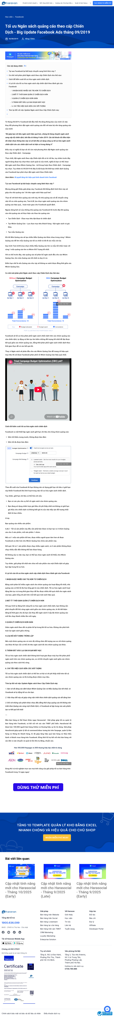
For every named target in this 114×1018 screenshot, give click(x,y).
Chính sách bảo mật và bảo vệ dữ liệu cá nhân (21, 1013)
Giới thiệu (69, 915)
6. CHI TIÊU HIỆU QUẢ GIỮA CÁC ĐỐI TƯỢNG (29, 106)
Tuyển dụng (70, 929)
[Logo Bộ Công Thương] (104, 1013)
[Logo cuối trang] (9, 911)
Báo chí (92, 918)
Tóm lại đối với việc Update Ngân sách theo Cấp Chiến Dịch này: (34, 110)
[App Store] (7, 943)
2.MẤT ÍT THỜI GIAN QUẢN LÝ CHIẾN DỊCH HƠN (30, 94)
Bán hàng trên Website (49, 915)
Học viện (68, 918)
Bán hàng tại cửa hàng (49, 925)
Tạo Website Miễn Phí (102, 3)
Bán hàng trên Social (48, 918)
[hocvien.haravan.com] (9, 3)
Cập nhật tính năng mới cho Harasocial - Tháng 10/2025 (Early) (20, 889)
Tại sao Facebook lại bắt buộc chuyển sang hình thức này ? (32, 71)
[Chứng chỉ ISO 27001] (19, 980)
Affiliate (92, 925)
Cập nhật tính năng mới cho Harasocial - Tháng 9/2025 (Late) (56, 889)
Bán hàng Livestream (49, 922)
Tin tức (68, 922)
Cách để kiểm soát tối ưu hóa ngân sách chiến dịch (29, 79)
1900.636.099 (10, 922)
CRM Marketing (46, 932)
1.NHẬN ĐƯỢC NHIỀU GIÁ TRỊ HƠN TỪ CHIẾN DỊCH (31, 91)
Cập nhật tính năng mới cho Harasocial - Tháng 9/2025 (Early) (91, 889)
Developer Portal (96, 929)
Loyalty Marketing (47, 936)
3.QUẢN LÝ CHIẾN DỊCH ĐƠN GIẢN (25, 98)
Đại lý (91, 922)
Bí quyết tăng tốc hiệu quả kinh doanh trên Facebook (35, 177)
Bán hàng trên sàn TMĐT (50, 929)
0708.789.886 (71, 969)
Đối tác (92, 915)
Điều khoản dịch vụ (52, 1013)
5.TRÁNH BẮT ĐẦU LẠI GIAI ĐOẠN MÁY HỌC (28, 102)
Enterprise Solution (48, 939)
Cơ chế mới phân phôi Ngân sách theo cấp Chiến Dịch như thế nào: (35, 75)
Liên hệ (68, 925)
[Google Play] (18, 943)
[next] (90, 3)
